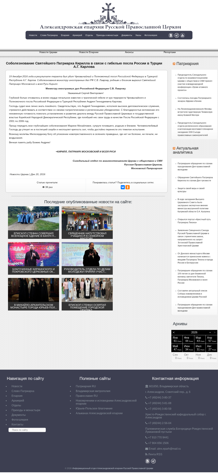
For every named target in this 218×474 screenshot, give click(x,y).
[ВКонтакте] (123, 187)
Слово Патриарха (49, 35)
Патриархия (187, 63)
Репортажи (170, 52)
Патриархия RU (86, 386)
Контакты (32, 44)
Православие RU (87, 395)
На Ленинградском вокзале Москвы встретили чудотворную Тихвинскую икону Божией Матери (195, 112)
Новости (33, 35)
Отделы (89, 35)
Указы (138, 35)
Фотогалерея (150, 35)
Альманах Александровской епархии (99, 413)
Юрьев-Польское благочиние (94, 408)
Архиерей (77, 35)
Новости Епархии (88, 52)
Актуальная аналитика (185, 150)
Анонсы (129, 52)
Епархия (65, 35)
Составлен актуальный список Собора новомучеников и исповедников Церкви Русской (192, 294)
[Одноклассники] (128, 187)
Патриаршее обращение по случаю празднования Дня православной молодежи (195, 166)
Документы (126, 35)
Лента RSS (155, 454)
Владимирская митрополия (93, 391)
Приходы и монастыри (107, 35)
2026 (194, 332)
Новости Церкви (48, 52)
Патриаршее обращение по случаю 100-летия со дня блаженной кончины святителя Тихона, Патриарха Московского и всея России (195, 276)
